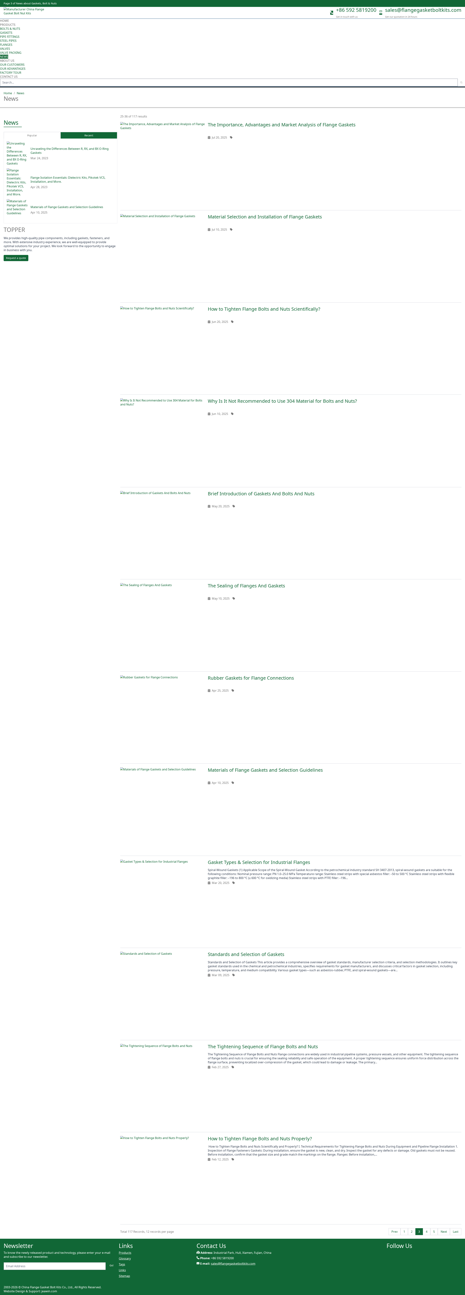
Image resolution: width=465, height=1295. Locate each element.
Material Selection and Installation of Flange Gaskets (265, 217)
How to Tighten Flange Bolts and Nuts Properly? (260, 1138)
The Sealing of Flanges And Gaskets (246, 585)
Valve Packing (10, 53)
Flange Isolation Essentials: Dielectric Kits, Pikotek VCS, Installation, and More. (68, 180)
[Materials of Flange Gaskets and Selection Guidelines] (162, 809)
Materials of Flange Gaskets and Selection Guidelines (265, 770)
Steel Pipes (8, 41)
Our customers (12, 65)
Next (444, 1232)
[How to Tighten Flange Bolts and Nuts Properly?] (162, 1178)
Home (4, 21)
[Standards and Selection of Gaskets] (162, 994)
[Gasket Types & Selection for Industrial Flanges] (162, 902)
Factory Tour (10, 73)
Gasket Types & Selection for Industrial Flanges (259, 862)
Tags (122, 1264)
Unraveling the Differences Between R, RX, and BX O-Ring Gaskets (70, 151)
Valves (5, 49)
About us (7, 61)
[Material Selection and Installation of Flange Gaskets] (162, 256)
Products (7, 25)
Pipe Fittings (9, 37)
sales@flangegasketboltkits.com (423, 9)
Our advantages (12, 69)
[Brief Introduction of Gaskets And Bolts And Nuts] (162, 533)
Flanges (6, 45)
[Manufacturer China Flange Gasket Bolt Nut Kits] (25, 12)
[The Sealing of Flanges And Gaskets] (162, 625)
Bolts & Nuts (10, 29)
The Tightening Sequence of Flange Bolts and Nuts (263, 1046)
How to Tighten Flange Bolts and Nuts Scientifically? (264, 309)
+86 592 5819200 (356, 9)
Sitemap (124, 1276)
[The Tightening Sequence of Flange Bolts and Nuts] (162, 1086)
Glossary (125, 1259)
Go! (112, 1265)
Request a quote (16, 258)
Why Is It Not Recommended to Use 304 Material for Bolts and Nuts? (282, 401)
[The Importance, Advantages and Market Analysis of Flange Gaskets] (162, 164)
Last (455, 1232)
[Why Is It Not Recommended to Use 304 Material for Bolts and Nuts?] (162, 440)
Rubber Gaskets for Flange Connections (251, 678)
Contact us (9, 77)
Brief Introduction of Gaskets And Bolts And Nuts (261, 493)
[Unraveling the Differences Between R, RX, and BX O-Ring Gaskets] (17, 153)
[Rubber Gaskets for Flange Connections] (162, 717)
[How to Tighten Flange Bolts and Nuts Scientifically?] (162, 348)
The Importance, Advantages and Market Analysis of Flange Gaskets (281, 124)
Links (122, 1270)
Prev (394, 1232)
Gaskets (6, 33)
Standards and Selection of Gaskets (246, 954)
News (4, 57)
